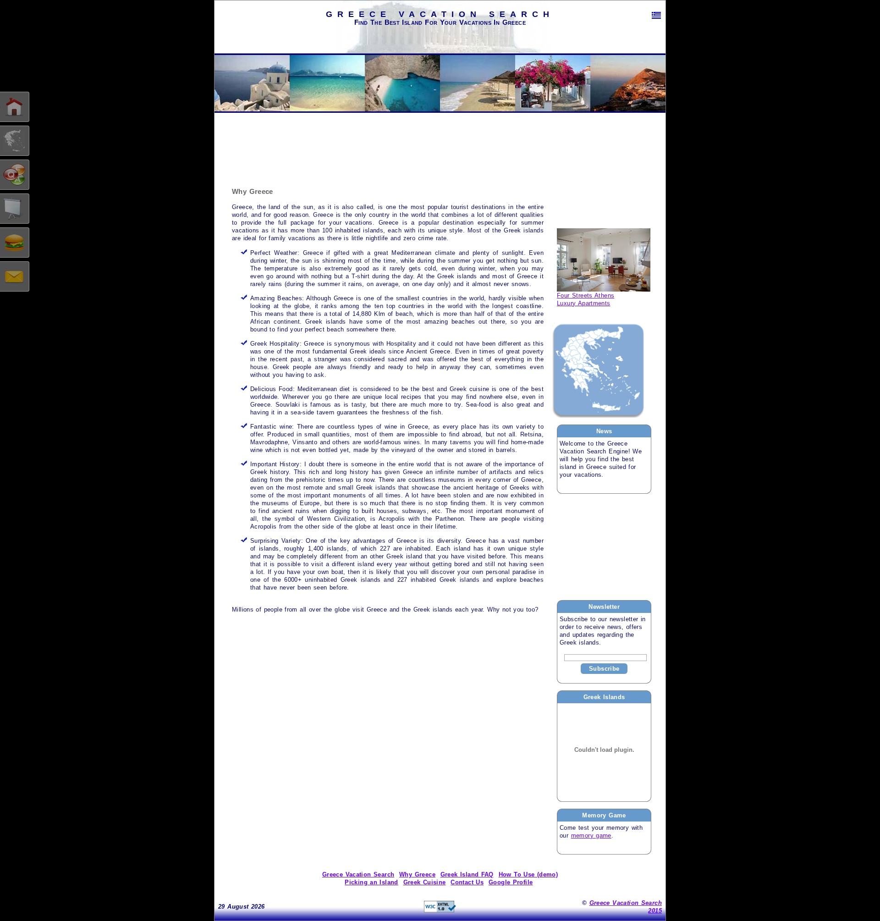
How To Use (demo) (528, 874)
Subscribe (604, 668)
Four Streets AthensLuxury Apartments (585, 299)
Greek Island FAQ (467, 874)
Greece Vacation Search (358, 874)
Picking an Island (371, 882)
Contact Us (467, 882)
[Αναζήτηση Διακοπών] (656, 15)
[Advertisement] (603, 546)
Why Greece (417, 874)
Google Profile (511, 882)
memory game (591, 835)
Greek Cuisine (424, 882)
